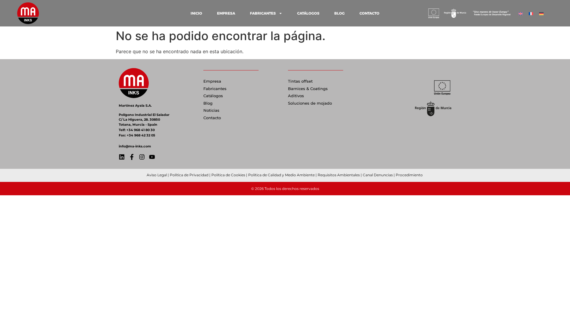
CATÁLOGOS (308, 13)
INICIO (196, 13)
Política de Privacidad (189, 175)
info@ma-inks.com (135, 146)
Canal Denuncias (378, 175)
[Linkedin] (122, 157)
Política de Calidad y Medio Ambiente (281, 175)
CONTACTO (369, 13)
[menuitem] (520, 13)
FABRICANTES (263, 13)
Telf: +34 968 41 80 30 (137, 130)
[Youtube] (152, 157)
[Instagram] (142, 157)
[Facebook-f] (132, 157)
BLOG (339, 13)
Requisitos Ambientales (339, 175)
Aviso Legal (157, 175)
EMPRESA (226, 13)
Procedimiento (410, 175)
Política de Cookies (228, 175)
